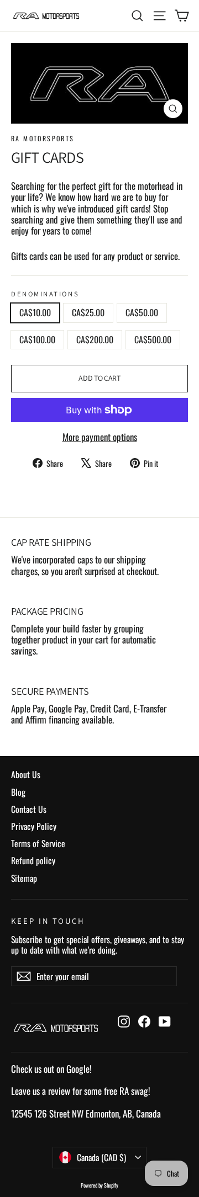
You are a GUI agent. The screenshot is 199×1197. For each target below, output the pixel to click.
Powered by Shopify (99, 1185)
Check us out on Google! (51, 1069)
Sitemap (24, 878)
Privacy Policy (33, 826)
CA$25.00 (88, 312)
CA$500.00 (152, 339)
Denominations (45, 294)
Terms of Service (38, 843)
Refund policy (33, 860)
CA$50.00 (141, 312)
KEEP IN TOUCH (48, 921)
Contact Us (28, 809)
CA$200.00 (94, 339)
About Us (25, 774)
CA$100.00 (37, 339)
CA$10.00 (35, 312)
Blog (18, 792)
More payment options (99, 437)
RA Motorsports (43, 138)
